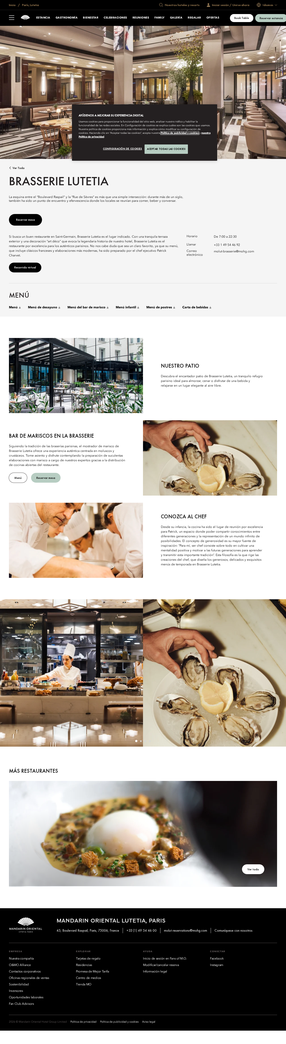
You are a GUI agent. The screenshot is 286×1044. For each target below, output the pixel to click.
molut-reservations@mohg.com (185, 930)
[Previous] (9, 673)
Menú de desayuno (42, 307)
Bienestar (90, 17)
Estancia (43, 17)
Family (159, 17)
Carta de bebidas (195, 307)
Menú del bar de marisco (86, 307)
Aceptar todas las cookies (166, 148)
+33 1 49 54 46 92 (227, 245)
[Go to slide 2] (141, 741)
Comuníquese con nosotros (233, 930)
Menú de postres (159, 307)
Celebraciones (115, 17)
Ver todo (19, 168)
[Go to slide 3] (145, 741)
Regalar (194, 17)
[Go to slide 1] (136, 741)
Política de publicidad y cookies (180, 133)
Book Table (241, 18)
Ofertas (212, 17)
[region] (144, 132)
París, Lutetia (30, 5)
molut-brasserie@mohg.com (234, 251)
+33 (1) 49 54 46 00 (141, 930)
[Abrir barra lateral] (11, 18)
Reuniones (140, 17)
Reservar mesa (25, 220)
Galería (176, 17)
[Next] (277, 673)
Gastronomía (67, 17)
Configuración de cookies (122, 148)
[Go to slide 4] (149, 741)
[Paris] (25, 18)
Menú (13, 307)
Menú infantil (126, 307)
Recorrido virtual (25, 267)
